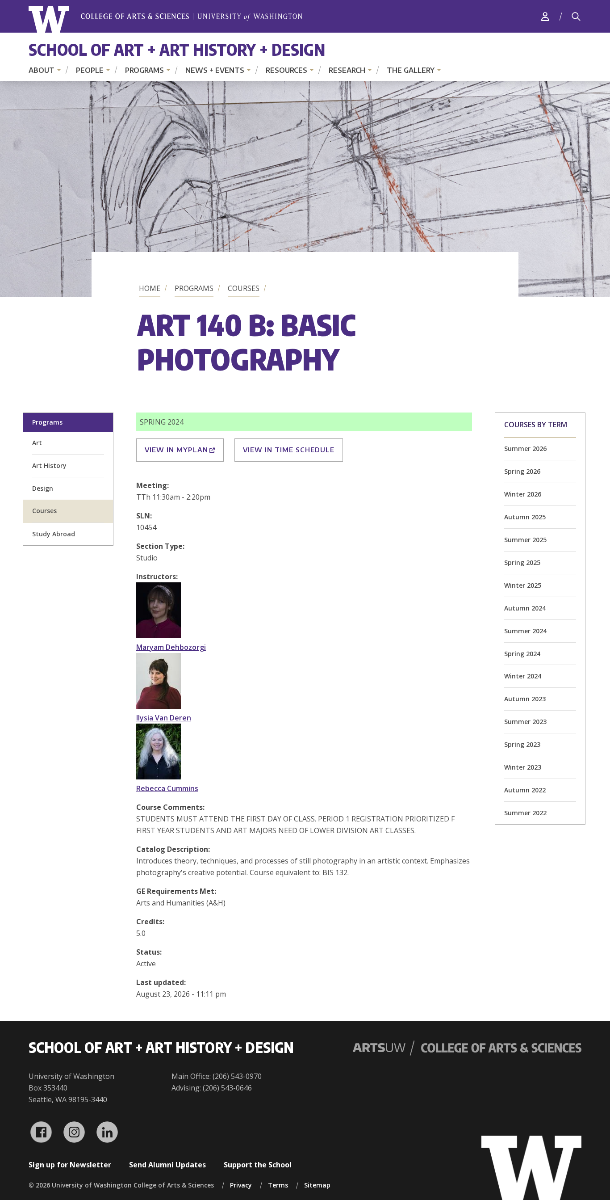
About (41, 70)
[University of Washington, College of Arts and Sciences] (165, 19)
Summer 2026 (525, 448)
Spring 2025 (522, 562)
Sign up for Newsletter (70, 1165)
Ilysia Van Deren (163, 718)
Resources (286, 70)
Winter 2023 (522, 767)
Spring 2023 (522, 744)
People (90, 70)
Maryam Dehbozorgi (171, 647)
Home (149, 288)
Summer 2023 (525, 721)
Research (347, 70)
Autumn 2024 (525, 608)
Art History (49, 465)
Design (42, 488)
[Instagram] (74, 1132)
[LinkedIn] (107, 1132)
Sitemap (317, 1185)
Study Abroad (53, 534)
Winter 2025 (522, 585)
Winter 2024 (522, 676)
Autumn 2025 (525, 517)
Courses (243, 288)
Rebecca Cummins (167, 788)
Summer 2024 (525, 631)
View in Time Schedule (288, 450)
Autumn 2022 (525, 790)
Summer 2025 (525, 539)
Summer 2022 (525, 812)
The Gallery (411, 70)
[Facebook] (41, 1132)
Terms (278, 1185)
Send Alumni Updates (167, 1165)
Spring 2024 (522, 653)
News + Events (214, 70)
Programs (144, 70)
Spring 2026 (522, 471)
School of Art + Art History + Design (177, 49)
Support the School (258, 1165)
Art (37, 442)
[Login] (545, 16)
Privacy (241, 1185)
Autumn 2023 (525, 699)
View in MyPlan (176, 450)
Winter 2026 (522, 494)
